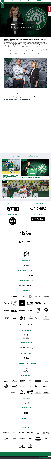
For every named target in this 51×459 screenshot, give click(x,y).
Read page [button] (39, 0)
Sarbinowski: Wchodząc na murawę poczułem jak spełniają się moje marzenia (10, 176)
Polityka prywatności (44, 457)
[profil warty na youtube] (31, 0)
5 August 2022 (24, 161)
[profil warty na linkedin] (33, 0)
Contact (48, 454)
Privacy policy (32, 454)
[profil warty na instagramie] (28, 0)
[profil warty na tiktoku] (35, 0)
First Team (17, 454)
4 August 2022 (5, 161)
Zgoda (40, 457)
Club (2, 454)
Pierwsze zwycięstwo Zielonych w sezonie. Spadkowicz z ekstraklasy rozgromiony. (20, 197)
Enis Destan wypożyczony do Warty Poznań (31, 177)
